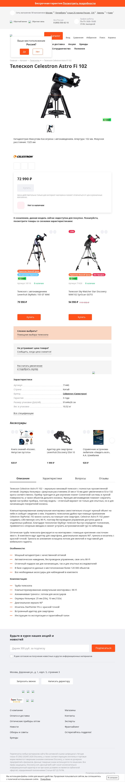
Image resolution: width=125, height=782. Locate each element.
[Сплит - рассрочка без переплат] (106, 119)
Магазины (70, 710)
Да (24, 51)
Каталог (23, 60)
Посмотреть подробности (79, 3)
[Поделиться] (31, 166)
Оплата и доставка (54, 44)
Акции (72, 44)
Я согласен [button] (113, 777)
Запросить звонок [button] (26, 681)
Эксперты (70, 721)
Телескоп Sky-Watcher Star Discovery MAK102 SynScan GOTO (87, 293)
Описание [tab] (22, 478)
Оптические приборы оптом (25, 721)
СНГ (93, 12)
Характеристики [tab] (52, 478)
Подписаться (103, 648)
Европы (100, 12)
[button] (18, 21)
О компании (16, 710)
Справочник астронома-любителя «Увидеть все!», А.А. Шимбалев (96, 452)
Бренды (83, 44)
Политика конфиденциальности (100, 773)
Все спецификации (24, 413)
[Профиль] (68, 34)
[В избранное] (17, 166)
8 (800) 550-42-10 (61, 22)
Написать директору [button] (59, 681)
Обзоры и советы (19, 732)
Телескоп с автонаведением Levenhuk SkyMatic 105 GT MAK (33, 293)
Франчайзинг (72, 726)
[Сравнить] (24, 166)
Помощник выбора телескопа (32, 334)
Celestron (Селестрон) (75, 393)
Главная (13, 60)
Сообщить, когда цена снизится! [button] (34, 351)
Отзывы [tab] (104, 478)
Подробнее (45, 779)
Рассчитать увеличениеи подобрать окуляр (29, 367)
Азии (110, 12)
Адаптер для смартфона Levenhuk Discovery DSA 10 (61, 451)
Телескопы (34, 60)
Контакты (70, 715)
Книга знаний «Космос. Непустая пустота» (23, 451)
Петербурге (60, 12)
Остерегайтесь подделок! (78, 732)
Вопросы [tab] (80, 478)
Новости (14, 726)
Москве (49, 12)
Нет (38, 51)
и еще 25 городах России (78, 12)
